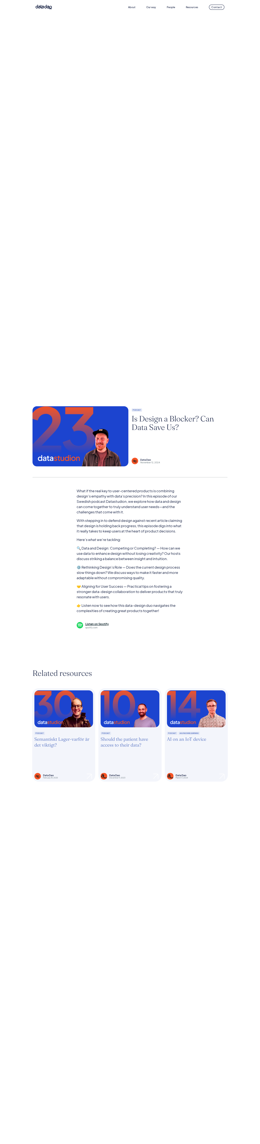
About (131, 7)
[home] (44, 7)
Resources (192, 7)
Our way (151, 7)
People (171, 7)
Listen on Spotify (97, 624)
